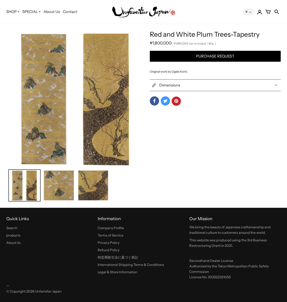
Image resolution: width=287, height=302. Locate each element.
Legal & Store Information (117, 272)
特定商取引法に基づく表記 (118, 257)
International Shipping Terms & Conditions (131, 265)
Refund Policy (108, 250)
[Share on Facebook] (154, 101)
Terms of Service (110, 235)
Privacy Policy (108, 243)
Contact (70, 11)
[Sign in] (259, 12)
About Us (51, 11)
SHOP (11, 11)
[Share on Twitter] (165, 101)
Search (11, 228)
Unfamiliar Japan (48, 291)
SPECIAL (30, 11)
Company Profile (111, 228)
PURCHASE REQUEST (215, 56)
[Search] (276, 12)
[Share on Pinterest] (176, 101)
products (13, 235)
